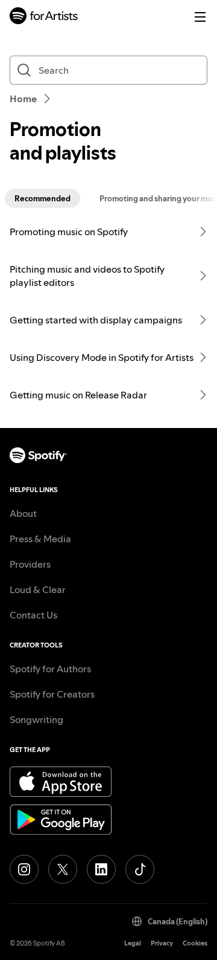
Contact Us (33, 614)
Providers (30, 564)
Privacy (162, 943)
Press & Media (40, 538)
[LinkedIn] (101, 869)
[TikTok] (139, 869)
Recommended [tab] (42, 198)
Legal (132, 943)
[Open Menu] (200, 17)
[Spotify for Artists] (44, 17)
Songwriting (36, 719)
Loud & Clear (38, 589)
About (23, 513)
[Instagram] (24, 869)
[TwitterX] (62, 869)
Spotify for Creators (52, 694)
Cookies (195, 943)
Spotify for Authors (50, 668)
